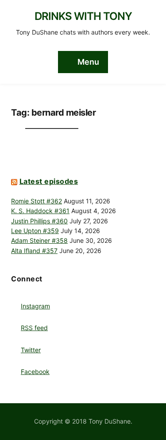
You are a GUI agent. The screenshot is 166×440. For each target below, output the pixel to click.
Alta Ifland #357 (34, 250)
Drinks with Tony (83, 16)
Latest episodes (48, 181)
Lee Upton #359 (35, 230)
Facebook (35, 371)
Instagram (35, 306)
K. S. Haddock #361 (40, 210)
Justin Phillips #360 (39, 221)
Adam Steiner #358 (39, 240)
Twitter (31, 350)
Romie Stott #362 (36, 201)
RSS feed (34, 327)
